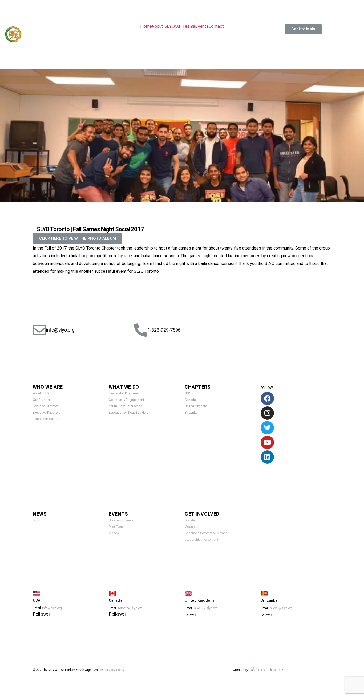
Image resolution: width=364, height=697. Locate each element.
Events (201, 26)
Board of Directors (45, 406)
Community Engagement (126, 400)
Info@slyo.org (52, 608)
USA (188, 393)
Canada (190, 400)
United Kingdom (196, 406)
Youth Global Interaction (125, 406)
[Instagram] (267, 413)
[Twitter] (267, 427)
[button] (303, 29)
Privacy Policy (114, 670)
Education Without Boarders (128, 412)
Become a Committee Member (206, 533)
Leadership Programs (124, 393)
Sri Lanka (191, 412)
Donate (190, 520)
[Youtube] (267, 442)
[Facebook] (267, 398)
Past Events (117, 527)
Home (146, 26)
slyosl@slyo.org (281, 608)
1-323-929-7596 (163, 330)
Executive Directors (46, 412)
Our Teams (185, 26)
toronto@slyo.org (130, 608)
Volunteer (192, 527)
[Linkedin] (267, 457)
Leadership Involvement (201, 539)
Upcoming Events (121, 520)
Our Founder (41, 400)
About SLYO (163, 26)
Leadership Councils (47, 419)
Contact (216, 26)
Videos (114, 533)
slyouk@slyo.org (205, 608)
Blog (36, 520)
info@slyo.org (60, 330)
